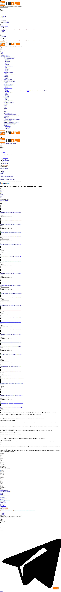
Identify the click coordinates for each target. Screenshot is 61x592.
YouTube (3, 171)
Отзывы (1, 494)
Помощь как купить (3, 502)
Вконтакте (3, 30)
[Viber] (5, 183)
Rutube (3, 32)
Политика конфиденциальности (4, 500)
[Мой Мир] (3, 183)
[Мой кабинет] (0, 136)
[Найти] (1, 8)
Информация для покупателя (4, 495)
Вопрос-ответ (2, 505)
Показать (2, 489)
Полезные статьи (2, 497)
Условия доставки (2, 504)
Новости (1, 493)
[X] (4, 183)
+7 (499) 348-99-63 (3, 16)
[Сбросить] (0, 488)
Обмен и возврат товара (3, 498)
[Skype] (7, 183)
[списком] (1, 202)
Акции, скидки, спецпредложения (5, 491)
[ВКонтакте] (0, 183)
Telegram (3, 31)
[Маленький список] (0, 203)
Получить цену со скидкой (56, 588)
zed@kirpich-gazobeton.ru (4, 26)
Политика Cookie (2, 501)
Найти (1, 519)
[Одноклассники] (1, 183)
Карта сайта (2, 499)
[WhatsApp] (6, 183)
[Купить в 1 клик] (0, 206)
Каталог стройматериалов (4, 490)
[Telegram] (8, 183)
